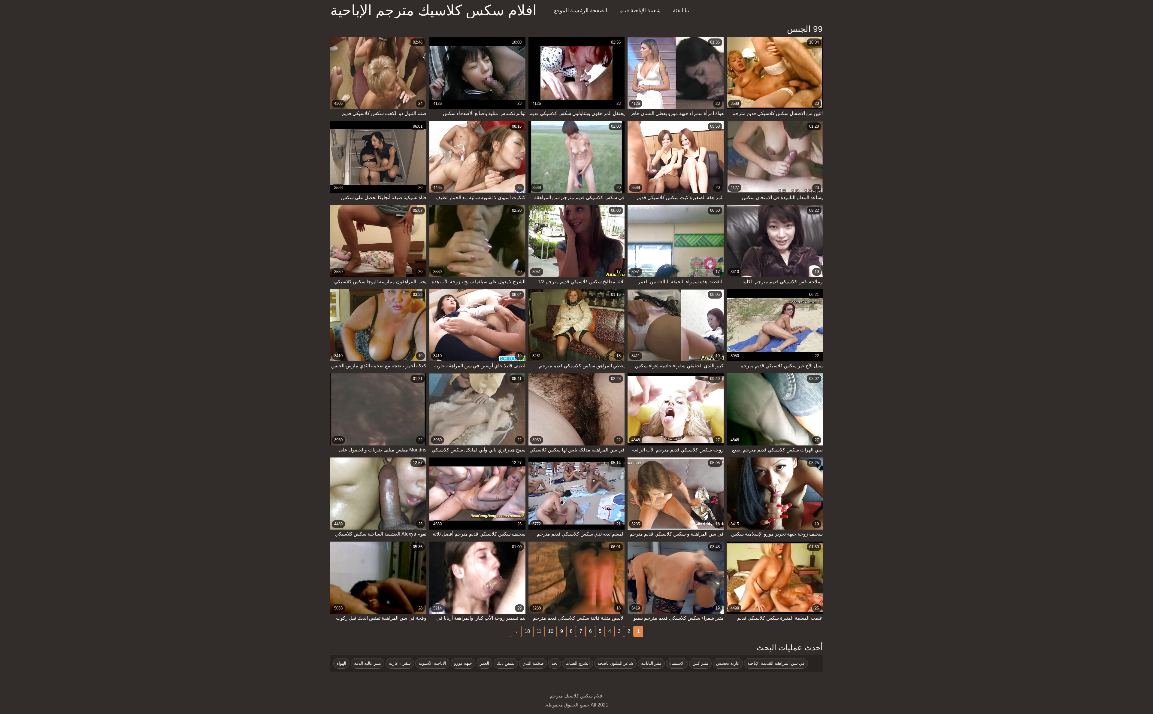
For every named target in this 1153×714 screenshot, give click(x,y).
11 (539, 631)
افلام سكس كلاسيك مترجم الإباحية (433, 10)
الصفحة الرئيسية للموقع (580, 11)
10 (550, 631)
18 (527, 631)
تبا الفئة (681, 11)
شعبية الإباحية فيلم (640, 11)
